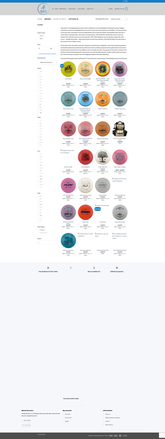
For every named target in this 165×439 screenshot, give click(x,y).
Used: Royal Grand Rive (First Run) (85, 139)
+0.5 (41, 184)
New (41, 38)
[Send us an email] (126, 1)
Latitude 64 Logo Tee (103, 250)
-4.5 (41, 157)
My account (68, 417)
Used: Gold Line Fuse (85, 195)
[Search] (53, 9)
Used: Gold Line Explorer (102, 167)
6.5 (41, 99)
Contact (107, 421)
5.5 (41, 93)
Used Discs (72, 9)
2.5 (41, 79)
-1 (40, 176)
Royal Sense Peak (120, 222)
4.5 (41, 88)
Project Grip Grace (120, 109)
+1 (40, 187)
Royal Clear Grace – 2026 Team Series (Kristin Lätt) (120, 80)
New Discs (62, 9)
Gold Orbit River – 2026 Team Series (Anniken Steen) (103, 80)
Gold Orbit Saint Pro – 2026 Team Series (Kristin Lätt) (85, 110)
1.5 (41, 204)
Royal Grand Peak (120, 195)
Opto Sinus (85, 222)
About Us (90, 9)
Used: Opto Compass (120, 167)
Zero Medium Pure (68, 195)
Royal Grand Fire (103, 109)
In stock (42, 230)
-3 (40, 165)
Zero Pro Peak (68, 167)
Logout (67, 421)
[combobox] (47, 62)
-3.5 (41, 162)
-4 (40, 159)
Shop (56, 9)
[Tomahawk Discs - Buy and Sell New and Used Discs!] (43, 9)
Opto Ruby (103, 222)
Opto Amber (68, 79)
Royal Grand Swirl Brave (68, 222)
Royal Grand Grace (68, 138)
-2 (40, 170)
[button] (110, 8)
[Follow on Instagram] (125, 1)
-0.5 (41, 179)
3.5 (41, 71)
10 (40, 112)
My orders (68, 414)
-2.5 (41, 168)
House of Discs (59, 19)
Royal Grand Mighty (85, 79)
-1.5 (41, 173)
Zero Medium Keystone (119, 250)
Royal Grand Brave (85, 250)
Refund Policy (109, 424)
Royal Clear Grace (68, 109)
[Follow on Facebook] (123, 1)
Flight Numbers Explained (112, 417)
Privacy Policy (41, 434)
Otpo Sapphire (85, 167)
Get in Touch (27, 420)
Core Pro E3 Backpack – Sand (120, 139)
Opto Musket (102, 195)
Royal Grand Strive (68, 250)
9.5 (41, 110)
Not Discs (81, 9)
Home (39, 19)
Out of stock (43, 232)
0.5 (41, 199)
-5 (40, 154)
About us (107, 414)
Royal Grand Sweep (102, 138)
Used (41, 36)
